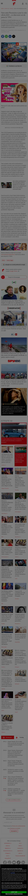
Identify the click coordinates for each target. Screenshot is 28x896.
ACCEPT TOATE (14, 892)
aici (22, 877)
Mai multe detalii (13, 872)
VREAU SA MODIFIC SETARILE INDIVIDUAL (14, 893)
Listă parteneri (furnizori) (4, 889)
